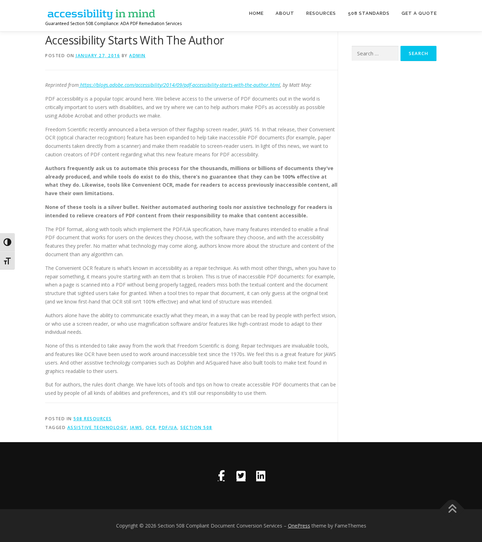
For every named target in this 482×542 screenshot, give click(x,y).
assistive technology (97, 427)
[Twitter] (241, 475)
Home (256, 13)
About (285, 13)
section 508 (196, 427)
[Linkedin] (260, 475)
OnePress (299, 525)
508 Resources (92, 419)
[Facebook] (221, 475)
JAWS (136, 427)
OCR (151, 427)
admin (137, 56)
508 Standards (369, 13)
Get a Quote (419, 13)
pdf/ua (168, 427)
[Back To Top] (452, 509)
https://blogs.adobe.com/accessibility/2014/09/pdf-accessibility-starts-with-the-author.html (179, 85)
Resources (321, 13)
